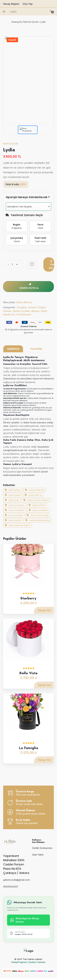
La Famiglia (28, 747)
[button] (49, 207)
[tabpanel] (28, 441)
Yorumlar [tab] (36, 349)
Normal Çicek (30, 21)
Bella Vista (28, 672)
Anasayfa (16, 21)
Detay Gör (44, 610)
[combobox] (28, 207)
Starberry (28, 598)
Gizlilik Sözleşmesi (42, 847)
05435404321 (10, 886)
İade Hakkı (38, 854)
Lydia (43, 21)
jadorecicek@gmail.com (16, 879)
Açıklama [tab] (13, 349)
